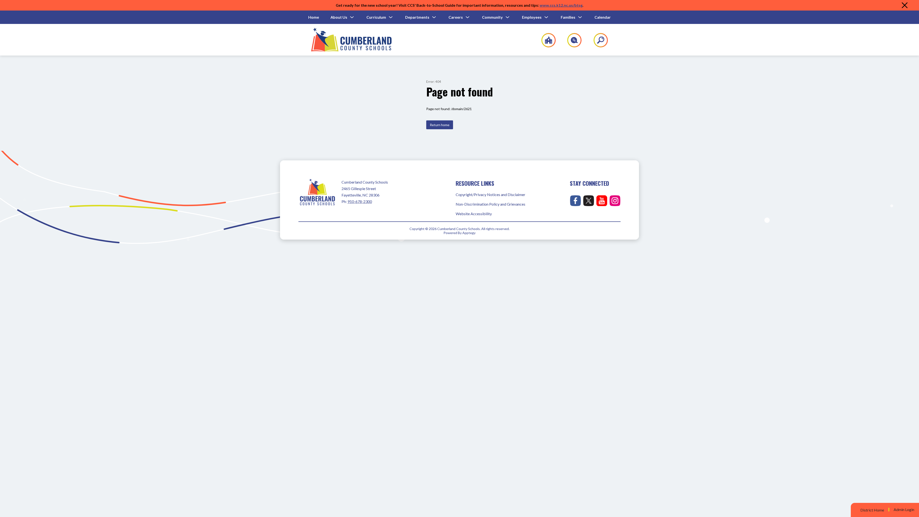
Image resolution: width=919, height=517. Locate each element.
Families (568, 17)
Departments (417, 17)
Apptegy (469, 233)
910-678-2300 (359, 201)
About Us (339, 17)
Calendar (602, 17)
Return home (439, 125)
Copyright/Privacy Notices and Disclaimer (490, 194)
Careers (455, 17)
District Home (872, 510)
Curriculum (376, 17)
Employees (532, 17)
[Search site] (598, 40)
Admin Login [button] (904, 509)
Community (492, 17)
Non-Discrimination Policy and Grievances (490, 204)
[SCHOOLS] (546, 40)
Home (313, 17)
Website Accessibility (474, 213)
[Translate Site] (572, 40)
